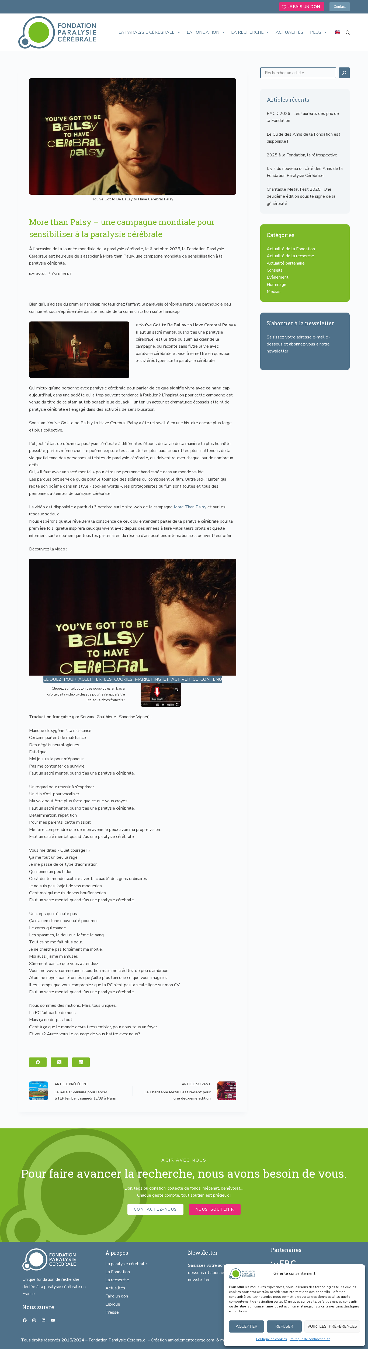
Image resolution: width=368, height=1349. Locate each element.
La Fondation (203, 32)
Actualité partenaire (286, 263)
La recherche (247, 32)
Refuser (284, 1326)
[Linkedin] (43, 1320)
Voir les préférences (332, 1326)
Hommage (276, 284)
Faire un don (116, 1296)
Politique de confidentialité (310, 1339)
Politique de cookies (271, 1339)
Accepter (246, 1326)
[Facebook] (38, 1062)
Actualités (289, 32)
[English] (337, 32)
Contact (340, 6)
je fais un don (304, 7)
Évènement (62, 274)
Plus (315, 32)
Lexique (112, 1304)
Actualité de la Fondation (291, 249)
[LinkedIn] (81, 1062)
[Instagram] (34, 1320)
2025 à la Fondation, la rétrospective (302, 155)
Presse (112, 1312)
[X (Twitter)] (59, 1062)
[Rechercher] (348, 32)
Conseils (275, 270)
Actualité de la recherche (290, 256)
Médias (273, 292)
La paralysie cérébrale (147, 32)
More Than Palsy (190, 507)
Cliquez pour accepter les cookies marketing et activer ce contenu (132, 679)
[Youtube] (53, 1320)
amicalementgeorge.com (191, 1340)
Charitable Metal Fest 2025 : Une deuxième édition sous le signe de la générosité (301, 196)
